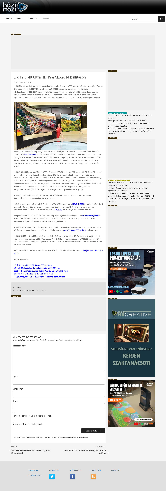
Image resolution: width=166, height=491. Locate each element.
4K (18, 290)
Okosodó (45, 18)
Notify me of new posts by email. (27, 424)
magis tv (111, 188)
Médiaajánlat (54, 470)
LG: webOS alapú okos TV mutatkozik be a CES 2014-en (37, 268)
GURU (30, 82)
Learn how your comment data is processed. (68, 437)
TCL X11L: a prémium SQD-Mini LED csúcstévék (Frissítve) (131, 128)
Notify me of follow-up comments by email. (32, 416)
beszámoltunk (30, 154)
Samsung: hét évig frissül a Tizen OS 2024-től (132, 193)
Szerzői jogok (96, 470)
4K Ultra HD (25, 290)
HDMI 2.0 (58, 210)
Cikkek (18, 18)
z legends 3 (112, 196)
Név (15, 376)
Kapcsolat (115, 470)
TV (46, 290)
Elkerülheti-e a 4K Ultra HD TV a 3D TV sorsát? (33, 274)
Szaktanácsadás (35, 475)
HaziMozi (12, 3)
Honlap (16, 401)
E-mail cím (18, 388)
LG (42, 290)
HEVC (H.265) (78, 204)
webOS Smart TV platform (75, 230)
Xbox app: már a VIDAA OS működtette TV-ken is (127, 120)
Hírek (8, 18)
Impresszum (33, 470)
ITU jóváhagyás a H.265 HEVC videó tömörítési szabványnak (39, 276)
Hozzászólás (19, 345)
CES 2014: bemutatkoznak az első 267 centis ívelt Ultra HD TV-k (40, 271)
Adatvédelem (75, 470)
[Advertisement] (83, 52)
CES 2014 (36, 290)
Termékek (31, 18)
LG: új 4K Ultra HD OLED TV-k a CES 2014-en (33, 265)
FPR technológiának (90, 215)
